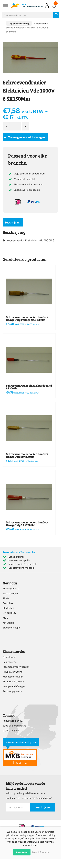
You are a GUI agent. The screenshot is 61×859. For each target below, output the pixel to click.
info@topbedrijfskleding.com (21, 742)
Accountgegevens (12, 691)
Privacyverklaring (12, 671)
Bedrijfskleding (11, 588)
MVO (5, 617)
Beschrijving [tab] (12, 222)
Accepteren (21, 852)
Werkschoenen (11, 593)
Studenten (8, 607)
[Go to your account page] (46, 8)
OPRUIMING (9, 612)
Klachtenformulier (13, 676)
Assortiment (9, 656)
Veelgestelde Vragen (14, 686)
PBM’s (6, 598)
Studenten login (11, 627)
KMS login (8, 622)
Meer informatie (40, 852)
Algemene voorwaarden (16, 666)
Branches (8, 603)
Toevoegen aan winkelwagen (26, 137)
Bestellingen (9, 661)
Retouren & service (13, 681)
